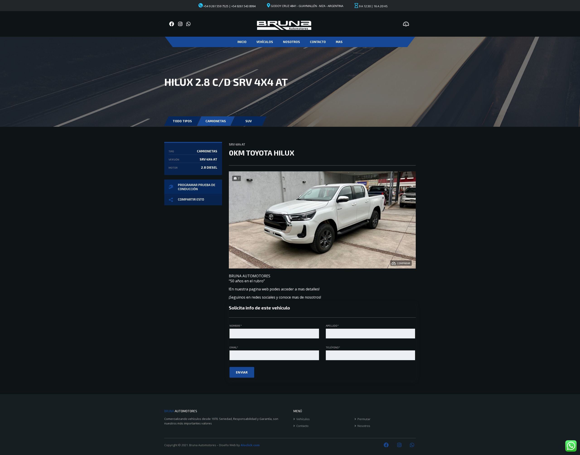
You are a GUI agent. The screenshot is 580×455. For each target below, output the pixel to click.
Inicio (241, 42)
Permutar (364, 419)
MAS (339, 42)
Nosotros (291, 42)
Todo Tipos (182, 121)
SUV (248, 121)
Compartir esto (191, 199)
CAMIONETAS (215, 121)
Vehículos (264, 42)
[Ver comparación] (406, 23)
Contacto (318, 42)
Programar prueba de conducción (196, 187)
